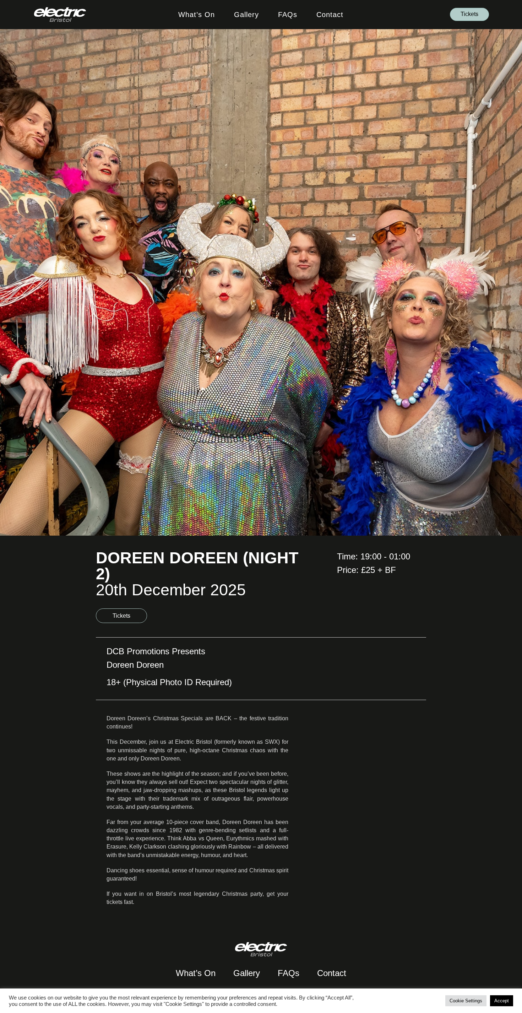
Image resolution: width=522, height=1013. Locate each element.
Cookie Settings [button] (466, 1000)
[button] (469, 14)
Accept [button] (501, 1000)
